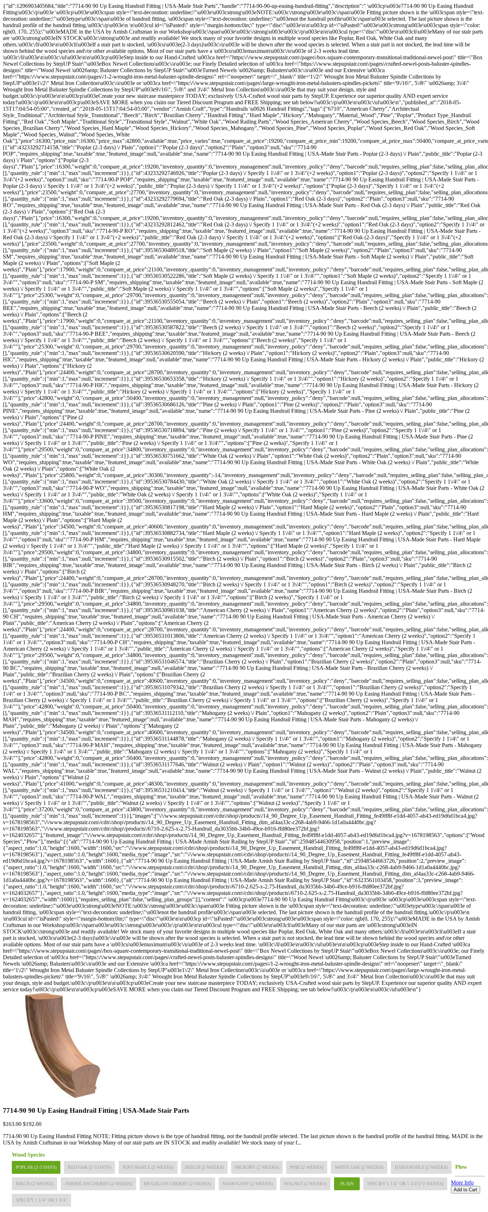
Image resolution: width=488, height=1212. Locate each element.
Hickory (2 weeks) (257, 1167)
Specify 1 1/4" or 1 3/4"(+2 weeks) (405, 1183)
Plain (347, 1183)
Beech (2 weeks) (204, 1167)
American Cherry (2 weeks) (98, 1183)
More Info (462, 1183)
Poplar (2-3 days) (36, 1167)
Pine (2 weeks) (306, 1167)
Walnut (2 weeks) (305, 1183)
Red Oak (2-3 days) (89, 1167)
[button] (244, 1196)
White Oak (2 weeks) (359, 1167)
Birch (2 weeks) (34, 1183)
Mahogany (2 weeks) (248, 1183)
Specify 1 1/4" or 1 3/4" (41, 1200)
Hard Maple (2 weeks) (421, 1167)
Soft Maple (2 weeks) (148, 1167)
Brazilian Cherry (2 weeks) (177, 1183)
